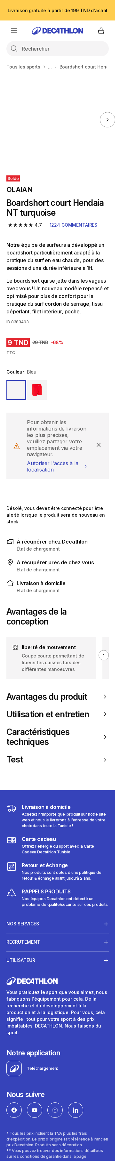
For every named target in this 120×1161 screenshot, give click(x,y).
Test (14, 759)
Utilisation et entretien (47, 714)
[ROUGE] (37, 390)
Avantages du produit (46, 697)
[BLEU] (16, 390)
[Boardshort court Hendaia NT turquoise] (49, 120)
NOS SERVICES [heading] (22, 923)
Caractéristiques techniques (38, 737)
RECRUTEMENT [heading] (23, 942)
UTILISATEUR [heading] (20, 960)
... (50, 66)
